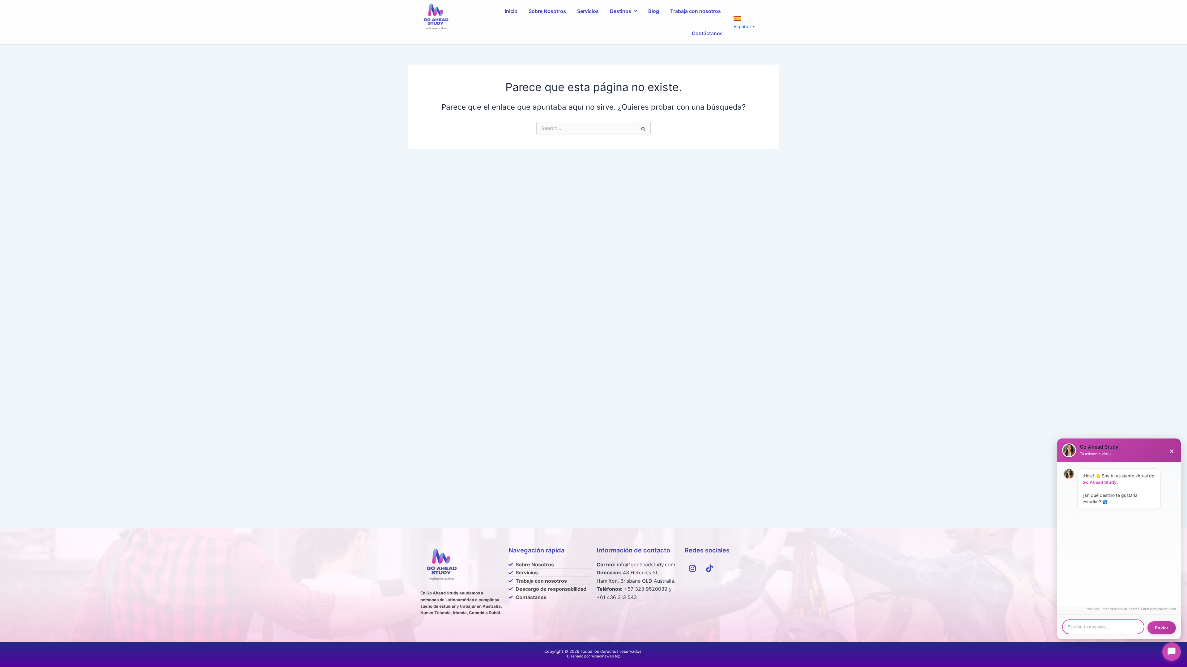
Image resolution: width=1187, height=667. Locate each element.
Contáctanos (707, 33)
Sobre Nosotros (547, 11)
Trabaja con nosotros (695, 11)
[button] (623, 11)
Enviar (1161, 627)
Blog (653, 11)
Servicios (588, 11)
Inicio (511, 11)
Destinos (620, 11)
